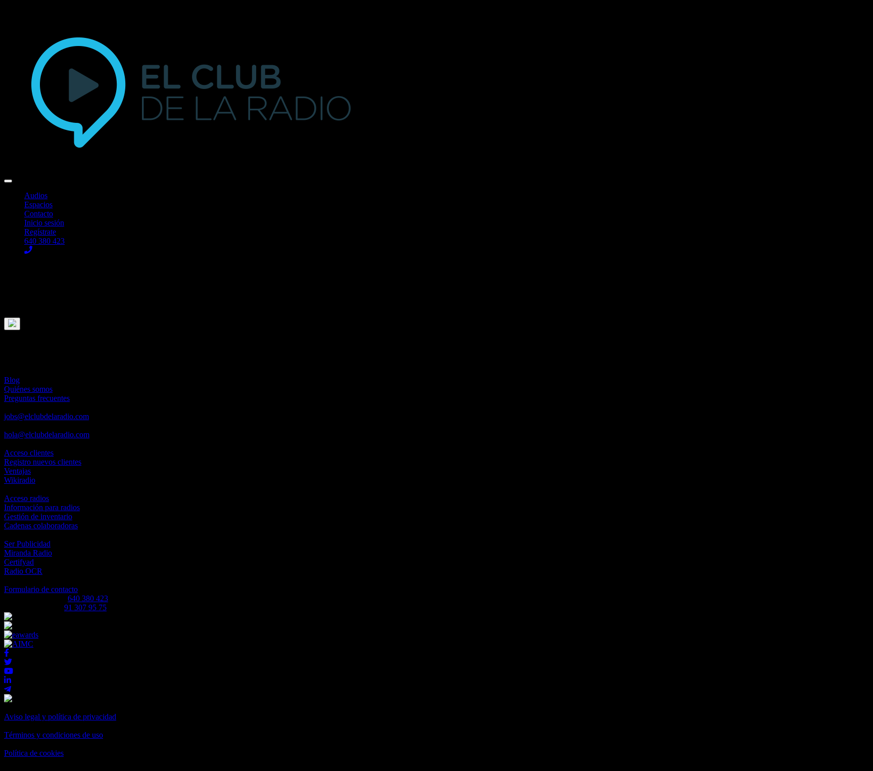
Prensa (46, 430)
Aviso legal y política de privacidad (60, 716)
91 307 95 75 (85, 607)
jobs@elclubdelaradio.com (46, 416)
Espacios (38, 204)
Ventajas (17, 471)
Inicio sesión (44, 222)
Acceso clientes (29, 452)
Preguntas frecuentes (37, 398)
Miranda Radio (28, 553)
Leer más (18, 303)
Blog (12, 380)
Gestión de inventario (38, 516)
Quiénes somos (28, 389)
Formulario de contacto (41, 589)
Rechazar (19, 294)
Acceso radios (26, 498)
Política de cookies (34, 753)
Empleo (46, 412)
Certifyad (19, 562)
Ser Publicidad (27, 543)
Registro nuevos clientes (42, 462)
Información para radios (42, 507)
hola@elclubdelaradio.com (46, 434)
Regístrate (40, 232)
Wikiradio (19, 480)
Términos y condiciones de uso (53, 735)
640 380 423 (88, 598)
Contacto (38, 213)
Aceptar (16, 285)
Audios (35, 195)
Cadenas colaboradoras (41, 525)
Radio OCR (23, 571)
